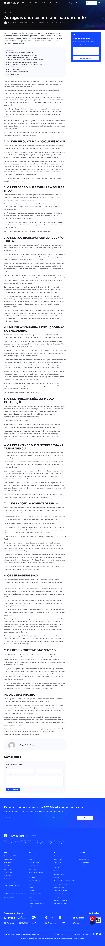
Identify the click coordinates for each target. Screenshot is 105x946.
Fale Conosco (91, 3)
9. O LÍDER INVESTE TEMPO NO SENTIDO (17, 71)
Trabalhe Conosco (84, 859)
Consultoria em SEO (10, 856)
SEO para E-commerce (60, 900)
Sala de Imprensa (84, 862)
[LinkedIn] (97, 934)
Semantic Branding (9, 897)
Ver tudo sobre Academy (61, 903)
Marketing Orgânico (59, 894)
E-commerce (33, 900)
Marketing (32, 890)
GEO (30, 3)
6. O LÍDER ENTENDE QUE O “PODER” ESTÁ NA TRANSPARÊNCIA (24, 64)
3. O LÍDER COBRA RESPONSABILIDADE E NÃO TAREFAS (21, 57)
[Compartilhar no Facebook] (60, 22)
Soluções (43, 3)
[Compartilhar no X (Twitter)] (62, 22)
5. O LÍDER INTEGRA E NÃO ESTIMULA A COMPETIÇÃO (21, 62)
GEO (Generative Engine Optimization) (15, 894)
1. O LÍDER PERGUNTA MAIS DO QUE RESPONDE (19, 52)
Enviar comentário (13, 789)
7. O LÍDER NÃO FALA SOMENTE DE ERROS (18, 67)
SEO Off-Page (8, 875)
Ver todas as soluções (35, 907)
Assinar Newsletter (86, 58)
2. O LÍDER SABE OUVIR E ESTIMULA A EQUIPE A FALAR (21, 55)
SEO (23, 3)
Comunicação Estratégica (36, 903)
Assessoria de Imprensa (36, 872)
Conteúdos (59, 3)
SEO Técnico (8, 869)
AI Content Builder (9, 882)
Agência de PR (33, 856)
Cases (52, 3)
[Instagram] (94, 934)
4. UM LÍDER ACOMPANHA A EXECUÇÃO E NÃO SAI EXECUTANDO (24, 60)
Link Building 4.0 (34, 869)
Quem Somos (82, 856)
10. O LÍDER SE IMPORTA (13, 74)
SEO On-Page (8, 872)
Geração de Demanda (35, 894)
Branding (31, 887)
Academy (69, 3)
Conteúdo (7, 879)
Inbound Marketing (34, 881)
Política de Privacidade (66, 938)
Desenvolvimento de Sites (11, 885)
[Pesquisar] (99, 3)
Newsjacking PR (33, 866)
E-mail (37, 768)
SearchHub (7, 866)
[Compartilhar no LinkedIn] (64, 22)
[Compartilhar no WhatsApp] (67, 22)
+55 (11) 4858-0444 (62, 934)
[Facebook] (100, 934)
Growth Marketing (59, 874)
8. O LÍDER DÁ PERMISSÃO (13, 69)
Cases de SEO (58, 859)
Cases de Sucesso (9, 859)
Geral (10, 12)
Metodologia (7, 862)
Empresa (78, 3)
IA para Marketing (59, 887)
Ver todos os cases (59, 856)
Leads (30, 897)
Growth (31, 884)
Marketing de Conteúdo (61, 884)
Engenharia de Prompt (60, 890)
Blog (5, 12)
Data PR (31, 859)
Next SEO (56, 871)
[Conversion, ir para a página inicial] (14, 835)
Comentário (9, 775)
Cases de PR (57, 862)
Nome (8, 768)
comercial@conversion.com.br (82, 934)
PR (36, 3)
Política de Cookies (79, 938)
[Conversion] (11, 3)
